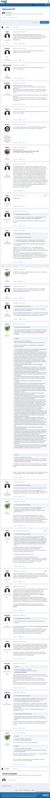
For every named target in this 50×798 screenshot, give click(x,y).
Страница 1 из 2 (16, 27)
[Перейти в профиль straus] (7, 215)
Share (5, 17)
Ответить (44, 22)
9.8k (8, 221)
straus (7, 211)
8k (7, 174)
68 (7, 42)
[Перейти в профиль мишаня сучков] (7, 69)
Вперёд (7, 27)
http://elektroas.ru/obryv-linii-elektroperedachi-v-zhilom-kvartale (26, 151)
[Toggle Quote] (14, 214)
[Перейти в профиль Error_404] (7, 668)
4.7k (8, 93)
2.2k (8, 280)
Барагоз (7, 109)
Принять (46, 795)
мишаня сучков (7, 65)
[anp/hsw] (7, 83)
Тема (20, 790)
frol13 (7, 164)
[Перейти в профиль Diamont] (7, 52)
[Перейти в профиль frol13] (7, 168)
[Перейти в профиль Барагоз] (7, 113)
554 (8, 674)
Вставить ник (15, 43)
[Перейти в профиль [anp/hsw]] (7, 87)
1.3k (7, 119)
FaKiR (10, 12)
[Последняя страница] (10, 27)
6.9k (8, 135)
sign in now (29, 775)
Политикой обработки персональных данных (26, 796)
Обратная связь (26, 790)
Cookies (33, 790)
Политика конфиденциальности (42, 791)
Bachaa (7, 124)
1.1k (7, 58)
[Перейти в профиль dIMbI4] (7, 151)
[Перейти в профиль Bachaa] (7, 129)
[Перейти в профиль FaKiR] (3, 13)
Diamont (7, 48)
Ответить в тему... (13, 780)
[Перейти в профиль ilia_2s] (7, 274)
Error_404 (7, 663)
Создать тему (35, 22)
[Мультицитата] (20, 43)
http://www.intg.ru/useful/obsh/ (42, 626)
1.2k (7, 75)
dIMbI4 (7, 147)
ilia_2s (7, 269)
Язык (16, 790)
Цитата (23, 43)
